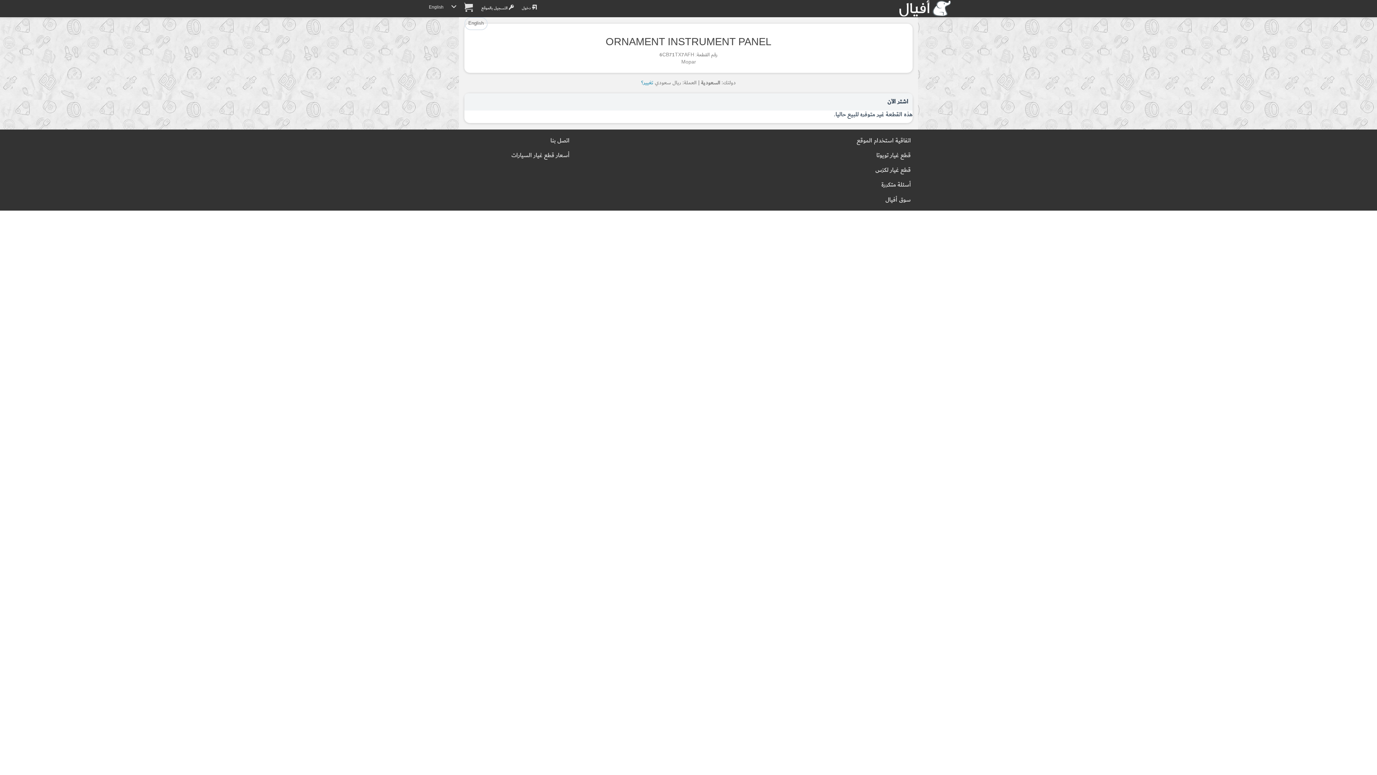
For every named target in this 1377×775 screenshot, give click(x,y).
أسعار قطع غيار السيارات (540, 155)
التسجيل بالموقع (495, 8)
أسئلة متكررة (896, 185)
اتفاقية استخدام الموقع (884, 141)
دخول (527, 8)
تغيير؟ (647, 82)
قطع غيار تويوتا (893, 155)
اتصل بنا (559, 141)
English (436, 7)
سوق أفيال (898, 200)
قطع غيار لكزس (893, 170)
